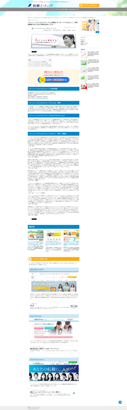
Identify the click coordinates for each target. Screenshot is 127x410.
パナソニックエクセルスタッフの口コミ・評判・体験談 (40, 65)
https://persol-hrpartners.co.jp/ (41, 98)
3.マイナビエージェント (37, 359)
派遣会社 (82, 41)
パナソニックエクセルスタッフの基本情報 (38, 61)
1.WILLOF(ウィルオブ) (36, 269)
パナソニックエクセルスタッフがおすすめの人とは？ (40, 64)
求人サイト (83, 39)
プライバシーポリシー (36, 407)
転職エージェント (84, 42)
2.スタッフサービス (35, 316)
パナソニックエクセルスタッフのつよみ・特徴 (39, 63)
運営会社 (29, 407)
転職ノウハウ (83, 44)
